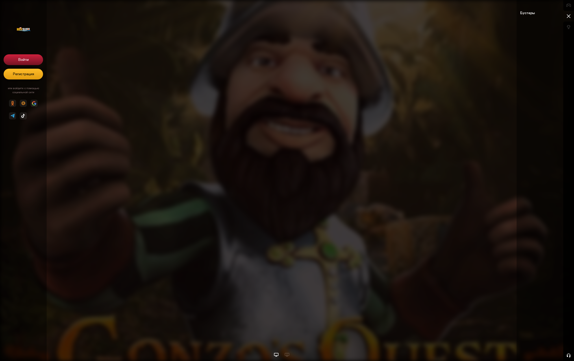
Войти (23, 60)
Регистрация (23, 74)
